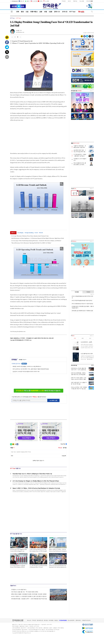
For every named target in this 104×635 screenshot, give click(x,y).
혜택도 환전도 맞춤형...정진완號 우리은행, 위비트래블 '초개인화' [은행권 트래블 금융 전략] (29, 594)
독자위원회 (51, 620)
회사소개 (29, 620)
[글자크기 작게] (15, 37)
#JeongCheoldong (29, 232)
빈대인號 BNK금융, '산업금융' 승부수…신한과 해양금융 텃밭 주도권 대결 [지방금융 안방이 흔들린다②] (29, 598)
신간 (90, 338)
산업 (27, 11)
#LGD (36, 232)
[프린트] (12, 37)
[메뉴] (12, 11)
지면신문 (88, 1)
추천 (75, 338)
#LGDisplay (21, 232)
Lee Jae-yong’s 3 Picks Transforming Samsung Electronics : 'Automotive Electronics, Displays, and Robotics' (36, 240)
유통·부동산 (33, 11)
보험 (45, 11)
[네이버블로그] (27, 1)
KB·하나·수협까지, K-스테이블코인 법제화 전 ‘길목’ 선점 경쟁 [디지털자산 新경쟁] (29, 596)
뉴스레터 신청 (53, 400)
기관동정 (88, 292)
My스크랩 (82, 1)
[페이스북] (21, 1)
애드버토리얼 (74, 365)
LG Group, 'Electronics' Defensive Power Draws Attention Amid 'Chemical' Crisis (30, 236)
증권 (22, 11)
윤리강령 (46, 620)
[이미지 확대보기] (61, 184)
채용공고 (56, 620)
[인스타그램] (34, 1)
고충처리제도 (78, 620)
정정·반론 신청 (40, 620)
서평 (82, 338)
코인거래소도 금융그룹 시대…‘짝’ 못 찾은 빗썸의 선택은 (24, 591)
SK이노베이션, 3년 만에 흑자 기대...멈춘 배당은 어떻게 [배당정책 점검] (31, 369)
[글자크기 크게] (17, 37)
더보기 (91, 90)
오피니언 (64, 11)
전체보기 (24, 363)
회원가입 (75, 1)
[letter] (46, 1)
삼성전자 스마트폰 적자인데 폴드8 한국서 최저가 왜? (26, 371)
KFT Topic (72, 11)
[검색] (92, 11)
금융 (40, 11)
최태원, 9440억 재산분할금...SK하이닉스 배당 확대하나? (27, 366)
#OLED (41, 232)
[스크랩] (20, 37)
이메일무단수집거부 (86, 620)
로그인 (69, 1)
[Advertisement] (23, 135)
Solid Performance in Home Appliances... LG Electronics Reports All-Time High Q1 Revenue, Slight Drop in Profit (37, 238)
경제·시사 (57, 11)
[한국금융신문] (14, 1)
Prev (73, 255)
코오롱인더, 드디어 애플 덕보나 (18, 589)
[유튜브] (39, 1)
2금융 (50, 11)
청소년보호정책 (71, 620)
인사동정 (77, 292)
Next (92, 255)
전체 (17, 11)
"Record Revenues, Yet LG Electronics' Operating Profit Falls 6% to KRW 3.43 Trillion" (31, 243)
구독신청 (63, 1)
